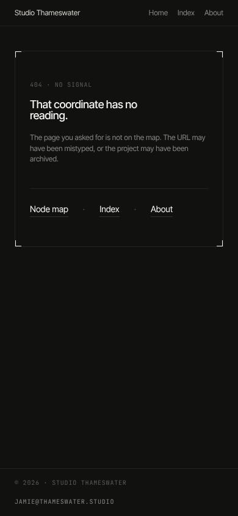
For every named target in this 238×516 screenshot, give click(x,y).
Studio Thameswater (47, 12)
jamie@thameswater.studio (64, 502)
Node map (49, 209)
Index (186, 12)
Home (158, 12)
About (213, 12)
